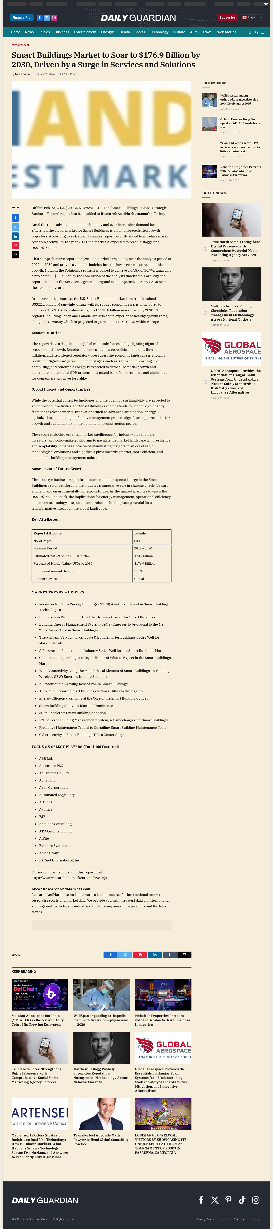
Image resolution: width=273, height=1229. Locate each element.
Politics (44, 32)
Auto (194, 32)
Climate (179, 32)
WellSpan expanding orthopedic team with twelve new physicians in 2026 (100, 1020)
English (252, 17)
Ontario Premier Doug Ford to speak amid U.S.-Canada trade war (240, 123)
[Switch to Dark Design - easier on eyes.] (250, 32)
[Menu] (262, 32)
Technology (159, 32)
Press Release (21, 45)
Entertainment (85, 32)
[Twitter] (15, 227)
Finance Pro (22, 17)
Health (125, 32)
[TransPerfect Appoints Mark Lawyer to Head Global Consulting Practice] (101, 1114)
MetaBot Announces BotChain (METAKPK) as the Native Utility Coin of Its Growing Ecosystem (38, 1020)
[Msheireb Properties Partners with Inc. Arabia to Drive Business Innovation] (163, 995)
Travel (207, 32)
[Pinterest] (15, 245)
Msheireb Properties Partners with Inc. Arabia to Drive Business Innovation (162, 1020)
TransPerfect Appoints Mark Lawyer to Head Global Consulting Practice (101, 1139)
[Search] (256, 32)
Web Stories (226, 32)
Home (15, 32)
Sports (140, 32)
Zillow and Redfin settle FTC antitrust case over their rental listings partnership (240, 147)
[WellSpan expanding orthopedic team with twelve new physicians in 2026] (101, 995)
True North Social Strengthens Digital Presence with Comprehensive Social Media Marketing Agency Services (36, 1075)
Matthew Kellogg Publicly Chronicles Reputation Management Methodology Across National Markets (101, 1075)
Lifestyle (108, 32)
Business (62, 32)
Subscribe (227, 17)
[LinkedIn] (15, 236)
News (29, 32)
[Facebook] (15, 218)
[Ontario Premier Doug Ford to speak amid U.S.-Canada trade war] (209, 124)
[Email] (15, 254)
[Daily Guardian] (138, 17)
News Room (22, 74)
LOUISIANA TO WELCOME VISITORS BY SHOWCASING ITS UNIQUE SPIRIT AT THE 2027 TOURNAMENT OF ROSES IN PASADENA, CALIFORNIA (160, 1144)
